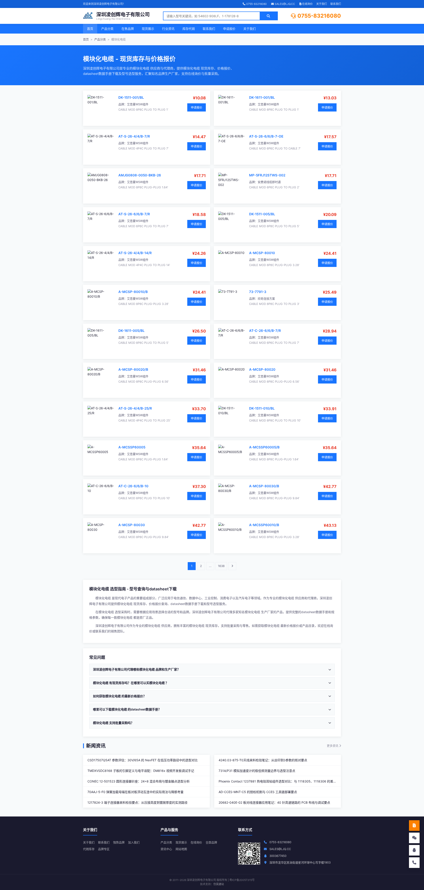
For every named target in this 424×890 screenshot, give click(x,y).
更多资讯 (333, 745)
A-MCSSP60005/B (264, 447)
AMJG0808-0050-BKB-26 (139, 175)
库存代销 (188, 28)
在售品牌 (127, 28)
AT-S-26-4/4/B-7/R (134, 136)
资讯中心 (166, 849)
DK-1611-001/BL (262, 97)
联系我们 (335, 4)
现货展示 (148, 28)
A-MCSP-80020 (262, 369)
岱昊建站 (218, 884)
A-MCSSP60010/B (264, 525)
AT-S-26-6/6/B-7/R (134, 214)
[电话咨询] (414, 862)
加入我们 (134, 842)
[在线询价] (414, 825)
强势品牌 (119, 842)
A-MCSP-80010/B (133, 292)
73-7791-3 (257, 292)
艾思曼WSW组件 (137, 104)
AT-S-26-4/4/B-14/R (135, 253)
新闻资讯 (96, 745)
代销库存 (89, 849)
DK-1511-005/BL (262, 214)
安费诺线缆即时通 (269, 182)
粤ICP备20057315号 (242, 880)
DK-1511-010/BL (261, 408)
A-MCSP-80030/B (264, 486)
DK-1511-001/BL (131, 97)
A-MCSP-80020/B (133, 369)
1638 (221, 566)
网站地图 (181, 849)
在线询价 (307, 4)
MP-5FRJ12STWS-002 (267, 175)
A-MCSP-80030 (131, 525)
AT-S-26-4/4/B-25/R (135, 408)
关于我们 (321, 4)
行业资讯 (168, 28)
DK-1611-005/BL (131, 331)
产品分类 (107, 28)
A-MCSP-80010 (262, 253)
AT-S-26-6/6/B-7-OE (266, 136)
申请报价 (229, 28)
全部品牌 (211, 842)
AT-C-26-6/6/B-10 (133, 486)
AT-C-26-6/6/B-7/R (265, 331)
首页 (90, 28)
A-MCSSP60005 (131, 447)
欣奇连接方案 (266, 298)
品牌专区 (104, 849)
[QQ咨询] (414, 850)
